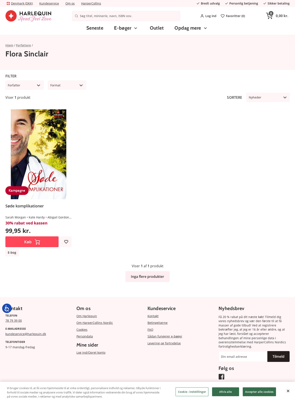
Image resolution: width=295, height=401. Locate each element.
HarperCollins (91, 3)
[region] (147, 391)
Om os (70, 3)
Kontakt (153, 316)
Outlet (157, 28)
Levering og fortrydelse (164, 343)
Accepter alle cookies (259, 391)
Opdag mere (187, 28)
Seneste (94, 28)
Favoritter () (235, 16)
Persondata (84, 336)
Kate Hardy (37, 217)
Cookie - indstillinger (192, 391)
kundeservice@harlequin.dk (25, 334)
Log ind (210, 16)
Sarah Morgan (15, 217)
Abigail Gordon (58, 217)
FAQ (150, 330)
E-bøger (122, 28)
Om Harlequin (86, 316)
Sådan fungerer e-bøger (165, 336)
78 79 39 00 (13, 320)
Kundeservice (49, 3)
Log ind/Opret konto (90, 352)
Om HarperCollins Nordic (94, 323)
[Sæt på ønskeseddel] (66, 241)
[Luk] (288, 391)
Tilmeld (278, 356)
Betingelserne (158, 323)
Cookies (81, 330)
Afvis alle (225, 391)
